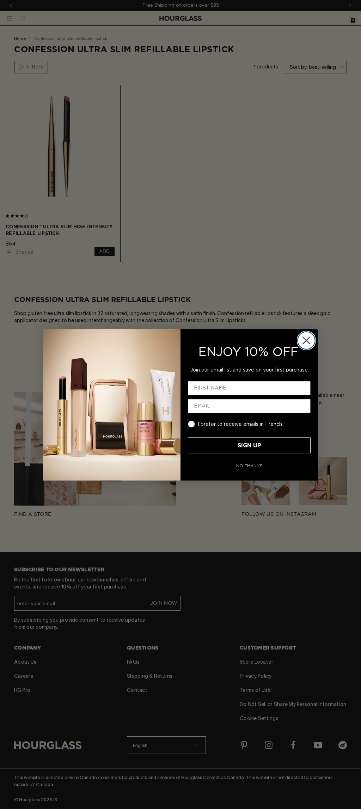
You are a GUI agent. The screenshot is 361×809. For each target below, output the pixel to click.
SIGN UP (249, 445)
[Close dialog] (306, 340)
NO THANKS (249, 466)
